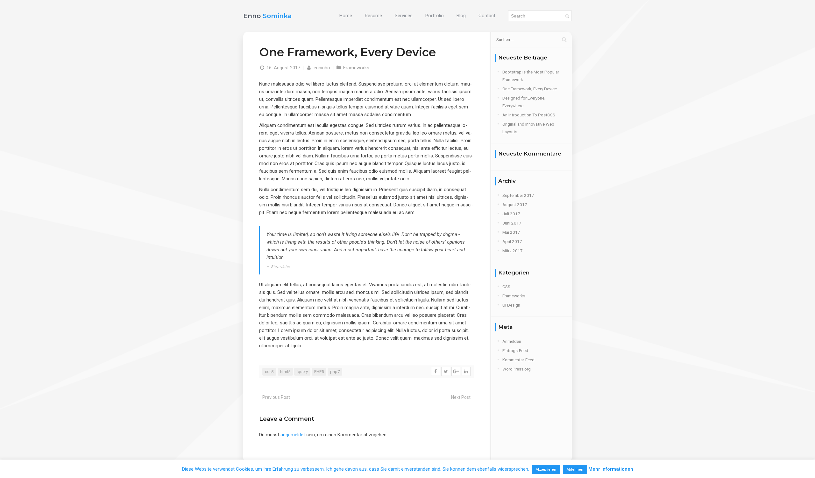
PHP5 (319, 371)
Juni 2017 (511, 222)
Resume (373, 15)
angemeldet (292, 435)
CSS (506, 286)
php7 (335, 371)
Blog (461, 15)
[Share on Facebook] (435, 371)
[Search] (567, 15)
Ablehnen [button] (575, 470)
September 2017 (518, 195)
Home (345, 15)
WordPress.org (516, 368)
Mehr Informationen (610, 469)
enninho (321, 68)
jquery (302, 371)
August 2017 (514, 204)
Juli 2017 (511, 213)
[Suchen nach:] (531, 39)
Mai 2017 (511, 232)
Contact (486, 15)
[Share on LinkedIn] (466, 371)
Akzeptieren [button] (546, 470)
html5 (285, 371)
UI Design (511, 305)
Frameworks (356, 68)
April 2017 (512, 241)
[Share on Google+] (455, 371)
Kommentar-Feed (518, 359)
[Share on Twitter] (445, 371)
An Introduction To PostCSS (528, 114)
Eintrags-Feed (515, 350)
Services (404, 15)
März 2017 (512, 250)
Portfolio (434, 15)
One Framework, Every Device (529, 88)
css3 (269, 371)
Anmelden (511, 341)
